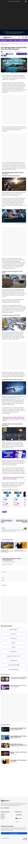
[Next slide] (25, 539)
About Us (2, 816)
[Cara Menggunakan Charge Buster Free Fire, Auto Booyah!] (9, 53)
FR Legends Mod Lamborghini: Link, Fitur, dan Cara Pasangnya (7, 551)
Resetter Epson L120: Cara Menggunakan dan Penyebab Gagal (18, 745)
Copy (5, 55)
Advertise (3, 818)
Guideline (25, 838)
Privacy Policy (24, 839)
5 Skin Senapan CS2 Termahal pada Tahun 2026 (20, 551)
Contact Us (3, 817)
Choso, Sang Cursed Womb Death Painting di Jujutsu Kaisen (18, 729)
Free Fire (9, 43)
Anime (11, 730)
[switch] (26, 37)
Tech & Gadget (12, 746)
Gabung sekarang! (14, 833)
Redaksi (2, 815)
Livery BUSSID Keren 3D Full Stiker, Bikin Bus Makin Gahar (18, 737)
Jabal (4, 51)
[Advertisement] (14, 16)
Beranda (2, 43)
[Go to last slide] (23, 539)
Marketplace (3, 814)
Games (6, 43)
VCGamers (7, 838)
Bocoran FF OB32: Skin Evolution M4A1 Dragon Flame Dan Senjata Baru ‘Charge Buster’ (14, 419)
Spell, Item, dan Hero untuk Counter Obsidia (18, 753)
